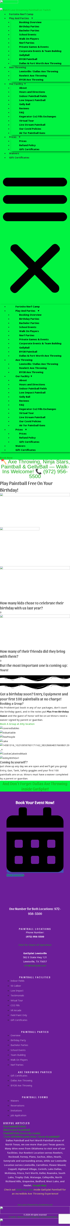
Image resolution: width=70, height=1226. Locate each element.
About (23, 87)
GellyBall (24, 55)
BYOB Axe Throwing (31, 79)
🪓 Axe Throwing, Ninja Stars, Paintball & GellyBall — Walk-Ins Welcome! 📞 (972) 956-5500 (35, 469)
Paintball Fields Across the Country (21, 1133)
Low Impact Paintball (32, 100)
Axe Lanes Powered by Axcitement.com (35, 1205)
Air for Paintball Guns (32, 132)
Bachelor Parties (29, 30)
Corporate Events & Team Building (40, 51)
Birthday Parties (29, 26)
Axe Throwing (17, 67)
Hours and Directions (32, 91)
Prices (23, 141)
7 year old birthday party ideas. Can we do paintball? (31, 1136)
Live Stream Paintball (32, 124)
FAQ (21, 112)
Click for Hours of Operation (35, 944)
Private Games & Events (34, 46)
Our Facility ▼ (17, 83)
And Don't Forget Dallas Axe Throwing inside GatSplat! (35, 786)
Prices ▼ (15, 137)
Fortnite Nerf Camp (21, 14)
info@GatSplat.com (35, 965)
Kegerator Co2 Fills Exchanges (37, 116)
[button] (35, 234)
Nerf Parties (26, 42)
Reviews (24, 108)
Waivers (14, 153)
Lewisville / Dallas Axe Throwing (38, 71)
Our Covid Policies (30, 128)
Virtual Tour (26, 120)
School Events (27, 34)
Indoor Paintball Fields (33, 96)
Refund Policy (27, 145)
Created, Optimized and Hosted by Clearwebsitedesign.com (35, 1217)
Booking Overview (30, 22)
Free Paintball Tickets (14, 1126)
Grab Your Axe (24, 1189)
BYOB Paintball (28, 59)
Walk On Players (29, 38)
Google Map (39, 1185)
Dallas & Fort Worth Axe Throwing (40, 63)
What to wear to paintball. (17, 1129)
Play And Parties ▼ (21, 18)
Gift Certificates (29, 149)
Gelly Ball (24, 104)
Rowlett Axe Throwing (33, 75)
